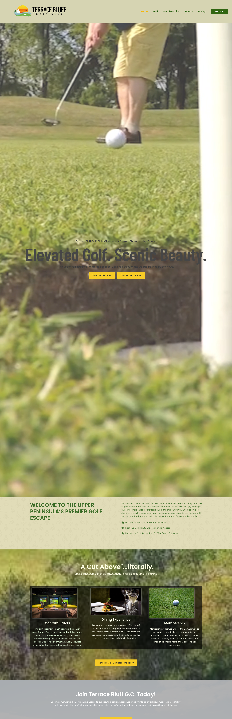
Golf (155, 11)
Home (144, 11)
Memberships (171, 11)
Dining (202, 11)
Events (189, 11)
